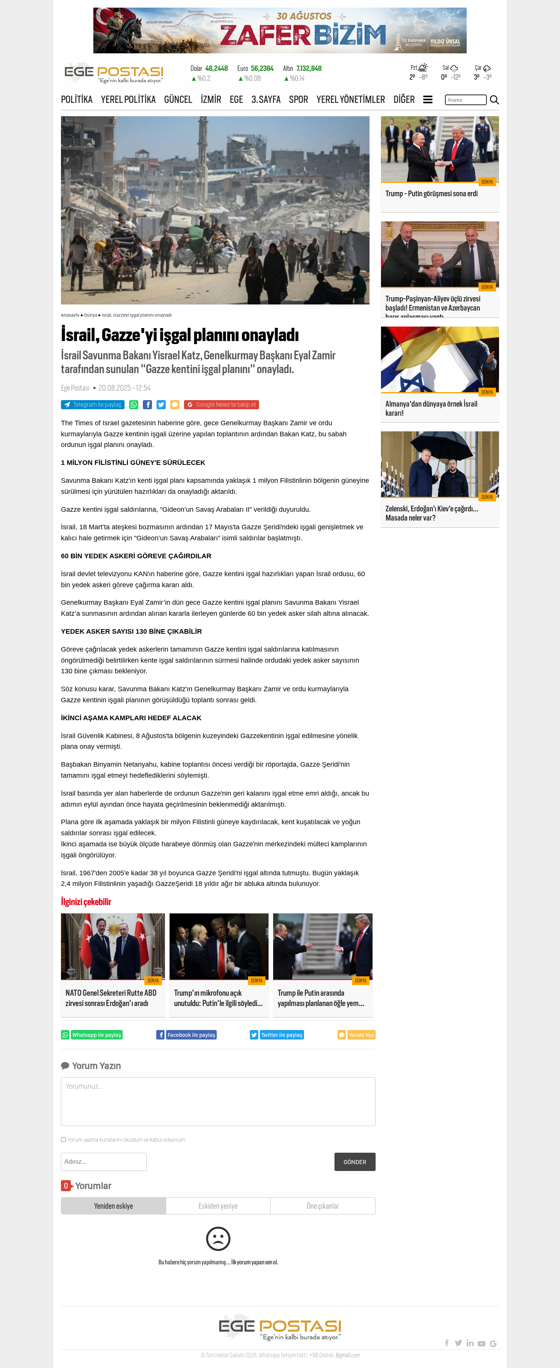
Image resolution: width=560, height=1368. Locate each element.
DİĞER (404, 99)
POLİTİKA (77, 99)
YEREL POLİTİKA (128, 99)
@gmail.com (348, 1355)
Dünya (90, 315)
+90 (314, 1355)
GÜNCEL (178, 99)
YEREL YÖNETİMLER (351, 99)
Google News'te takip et (226, 404)
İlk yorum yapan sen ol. (254, 1262)
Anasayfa (70, 315)
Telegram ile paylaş (97, 404)
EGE (236, 99)
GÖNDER (355, 1162)
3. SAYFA (266, 99)
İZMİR (211, 99)
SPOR (298, 99)
